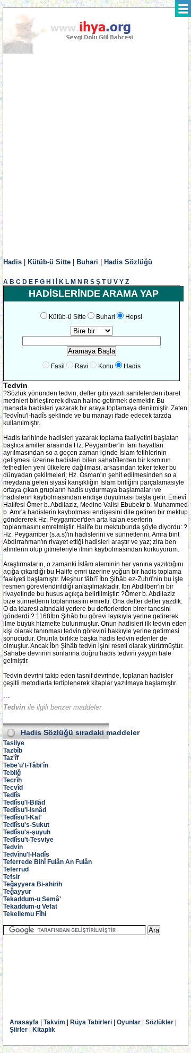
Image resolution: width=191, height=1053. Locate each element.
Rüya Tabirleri (91, 1022)
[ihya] (78, 51)
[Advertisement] (95, 156)
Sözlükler (159, 1022)
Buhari (87, 262)
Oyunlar (129, 1022)
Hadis (12, 262)
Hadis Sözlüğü (128, 262)
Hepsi (133, 317)
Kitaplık (43, 1029)
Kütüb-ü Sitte (49, 262)
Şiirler (19, 1029)
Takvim (54, 1022)
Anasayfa (24, 1022)
